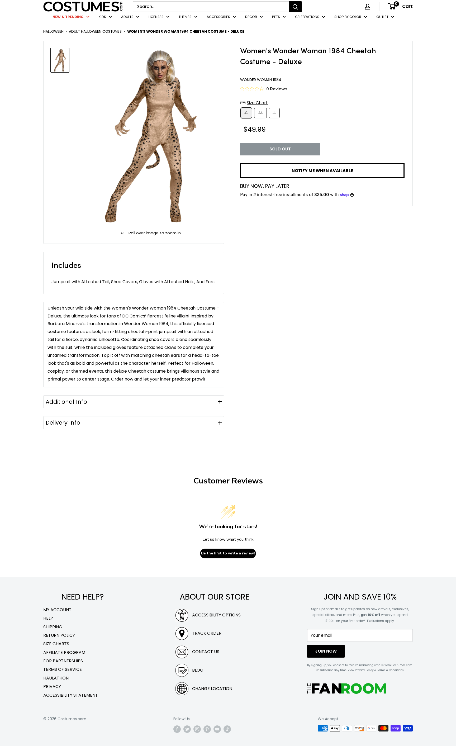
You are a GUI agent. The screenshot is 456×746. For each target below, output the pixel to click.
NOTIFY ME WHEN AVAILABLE (322, 171)
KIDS (102, 16)
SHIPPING (52, 627)
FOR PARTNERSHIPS (63, 661)
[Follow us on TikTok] (227, 729)
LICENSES (156, 16)
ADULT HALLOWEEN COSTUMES (95, 31)
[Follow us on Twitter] (187, 729)
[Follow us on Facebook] (177, 729)
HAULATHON (56, 678)
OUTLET (382, 16)
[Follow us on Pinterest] (207, 729)
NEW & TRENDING (68, 16)
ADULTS (127, 16)
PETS (276, 16)
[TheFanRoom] (346, 688)
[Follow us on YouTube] (217, 729)
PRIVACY (52, 686)
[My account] (367, 6)
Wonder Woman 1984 (260, 79)
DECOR (251, 16)
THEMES (185, 16)
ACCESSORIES (218, 16)
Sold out (280, 149)
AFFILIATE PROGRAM (64, 652)
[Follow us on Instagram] (197, 729)
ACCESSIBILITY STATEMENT (70, 695)
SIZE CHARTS (56, 644)
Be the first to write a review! (228, 553)
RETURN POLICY (59, 635)
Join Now (326, 651)
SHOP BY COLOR (347, 16)
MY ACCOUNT (57, 610)
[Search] (295, 6)
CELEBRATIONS (307, 16)
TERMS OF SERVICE (62, 669)
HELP (48, 618)
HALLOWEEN (53, 31)
